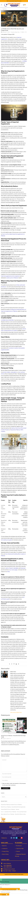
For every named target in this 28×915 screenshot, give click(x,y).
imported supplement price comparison (10, 276)
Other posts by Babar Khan (16, 712)
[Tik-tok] (19, 838)
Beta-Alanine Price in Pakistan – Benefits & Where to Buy (13, 814)
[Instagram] (14, 838)
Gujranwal (23, 568)
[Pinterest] (14, 664)
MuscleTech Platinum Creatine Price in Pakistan (11, 804)
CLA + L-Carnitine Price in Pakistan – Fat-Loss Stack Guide (13, 811)
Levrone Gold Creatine (3, 507)
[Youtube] (22, 838)
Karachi (11, 568)
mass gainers (14, 372)
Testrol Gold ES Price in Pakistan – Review (10, 809)
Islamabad (15, 568)
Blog (3, 13)
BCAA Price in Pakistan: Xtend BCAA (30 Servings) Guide (13, 807)
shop (8, 571)
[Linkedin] (16, 838)
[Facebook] (12, 664)
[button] (2, 730)
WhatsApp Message (23, 889)
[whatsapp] (18, 664)
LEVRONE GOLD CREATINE (7, 320)
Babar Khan (17, 32)
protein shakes (6, 372)
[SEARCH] (26, 797)
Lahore (7, 568)
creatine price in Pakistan (12, 277)
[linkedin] (16, 664)
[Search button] (26, 9)
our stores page (13, 569)
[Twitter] (10, 664)
